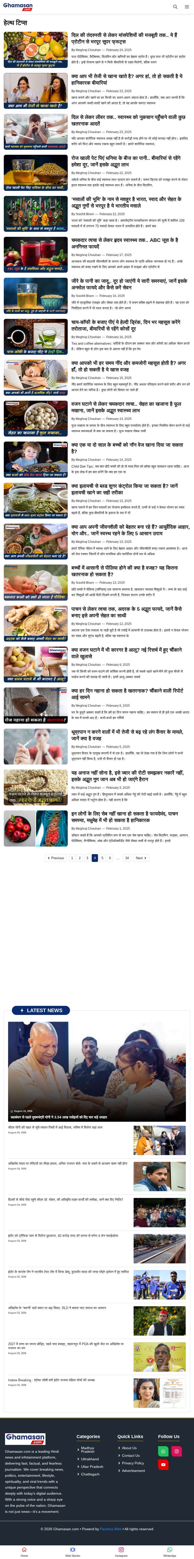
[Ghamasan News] (18, 7)
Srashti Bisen (85, 214)
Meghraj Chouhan (88, 50)
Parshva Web (111, 1529)
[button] (175, 7)
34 (127, 858)
